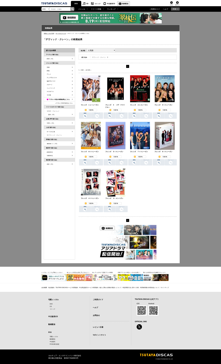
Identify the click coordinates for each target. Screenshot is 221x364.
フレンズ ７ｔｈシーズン (139, 151)
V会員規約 (51, 287)
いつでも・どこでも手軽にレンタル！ (52, 272)
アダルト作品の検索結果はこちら (59, 99)
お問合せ (96, 315)
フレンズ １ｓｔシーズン (90, 105)
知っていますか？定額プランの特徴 (102, 272)
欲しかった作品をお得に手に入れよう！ (78, 272)
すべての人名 (51, 131)
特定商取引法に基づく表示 (131, 287)
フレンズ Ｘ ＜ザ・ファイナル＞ (115, 106)
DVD (76, 3)
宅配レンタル (54, 336)
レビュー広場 (98, 327)
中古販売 (52, 341)
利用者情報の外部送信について (150, 287)
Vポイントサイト (99, 335)
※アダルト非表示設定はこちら (64, 103)
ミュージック (51, 88)
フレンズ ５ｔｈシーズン (114, 151)
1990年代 (50, 155)
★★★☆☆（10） (52, 143)
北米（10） (50, 164)
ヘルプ (165, 9)
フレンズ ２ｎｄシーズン (139, 105)
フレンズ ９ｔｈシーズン (163, 105)
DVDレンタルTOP (49, 33)
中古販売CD (111, 3)
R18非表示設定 (54, 344)
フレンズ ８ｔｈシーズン (90, 151)
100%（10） (51, 123)
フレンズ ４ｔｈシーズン (90, 198)
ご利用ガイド (155, 9)
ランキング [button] (111, 9)
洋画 (48, 67)
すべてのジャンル (61, 33)
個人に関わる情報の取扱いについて (110, 287)
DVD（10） (50, 59)
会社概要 (44, 287)
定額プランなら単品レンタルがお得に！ (129, 272)
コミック (98, 3)
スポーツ (49, 84)
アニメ (49, 74)
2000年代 (50, 152)
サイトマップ (165, 287)
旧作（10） (51, 114)
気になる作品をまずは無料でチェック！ (154, 272)
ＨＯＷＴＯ (50, 91)
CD (87, 3)
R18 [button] (174, 9)
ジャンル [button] (81, 9)
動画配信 (125, 3)
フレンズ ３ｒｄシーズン (114, 198)
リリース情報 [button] (96, 9)
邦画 (48, 71)
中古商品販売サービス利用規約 (88, 287)
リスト (171, 5)
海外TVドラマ (51, 81)
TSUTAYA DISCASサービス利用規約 (66, 287)
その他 (49, 95)
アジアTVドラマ (52, 78)
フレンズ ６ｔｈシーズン (163, 151)
